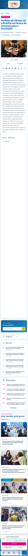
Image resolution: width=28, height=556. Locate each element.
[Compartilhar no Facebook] (9, 68)
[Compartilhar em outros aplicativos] (24, 68)
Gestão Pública (5, 17)
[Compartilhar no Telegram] (6, 68)
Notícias (7, 13)
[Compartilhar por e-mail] (18, 68)
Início (2, 13)
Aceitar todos (14, 543)
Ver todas (13, 408)
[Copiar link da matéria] (21, 68)
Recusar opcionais (7, 547)
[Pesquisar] (23, 328)
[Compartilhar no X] (12, 68)
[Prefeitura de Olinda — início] (14, 4)
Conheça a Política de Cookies (20, 540)
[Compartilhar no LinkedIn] (15, 68)
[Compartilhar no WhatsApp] (3, 68)
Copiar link (6, 141)
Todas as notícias (5, 419)
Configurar (20, 547)
